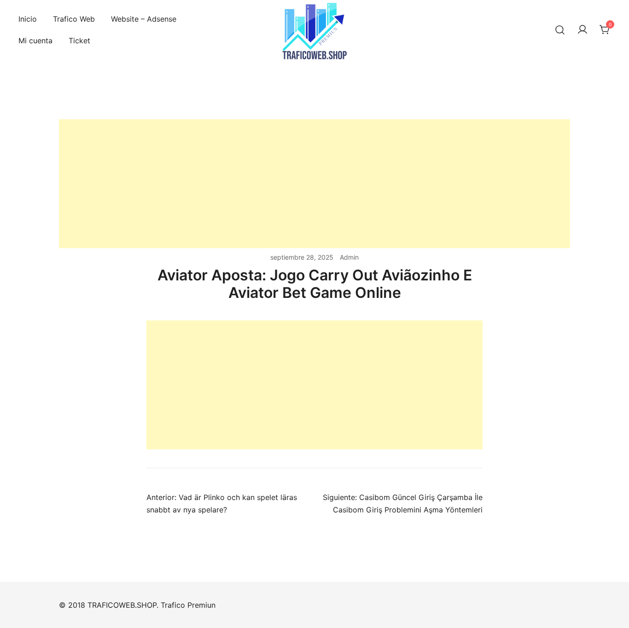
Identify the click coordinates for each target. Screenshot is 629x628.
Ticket (79, 40)
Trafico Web (74, 18)
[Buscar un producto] (559, 29)
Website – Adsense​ (143, 18)
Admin (349, 257)
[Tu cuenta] (582, 30)
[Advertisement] (314, 183)
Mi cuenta (35, 40)
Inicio (27, 18)
